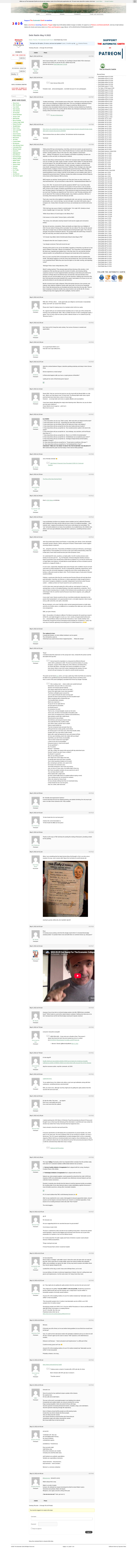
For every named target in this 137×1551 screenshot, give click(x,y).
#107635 (91, 1115)
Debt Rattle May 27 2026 (105, 243)
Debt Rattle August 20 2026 (105, 80)
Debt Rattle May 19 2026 (105, 258)
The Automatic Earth (39, 15)
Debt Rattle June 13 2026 (105, 210)
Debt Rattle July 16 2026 (105, 147)
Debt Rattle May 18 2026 (105, 260)
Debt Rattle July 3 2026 (104, 172)
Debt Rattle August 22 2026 (105, 76)
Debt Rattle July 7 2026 (104, 164)
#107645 (91, 1426)
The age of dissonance (56, 115)
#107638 (91, 1253)
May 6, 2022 (75, 1043)
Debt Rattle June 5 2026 (104, 226)
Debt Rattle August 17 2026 (105, 86)
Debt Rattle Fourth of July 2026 (106, 170)
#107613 (91, 517)
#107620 (91, 832)
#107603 (91, 342)
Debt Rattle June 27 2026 (105, 184)
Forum (77, 15)
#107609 (91, 474)
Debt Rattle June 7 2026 (104, 222)
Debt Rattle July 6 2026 (104, 166)
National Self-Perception (57, 1148)
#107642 (91, 1360)
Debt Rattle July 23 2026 (105, 134)
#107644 (91, 1385)
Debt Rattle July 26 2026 (105, 128)
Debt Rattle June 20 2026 (105, 197)
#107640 (91, 1280)
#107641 (91, 1320)
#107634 (91, 1096)
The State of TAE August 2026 (106, 88)
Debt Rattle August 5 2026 (105, 109)
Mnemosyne (46, 1478)
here (57, 676)
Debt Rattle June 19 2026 (105, 199)
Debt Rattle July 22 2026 (105, 136)
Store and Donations (94, 15)
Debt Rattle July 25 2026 (105, 130)
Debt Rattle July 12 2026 (105, 155)
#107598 (91, 124)
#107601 (91, 322)
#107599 (91, 144)
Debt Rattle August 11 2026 (105, 97)
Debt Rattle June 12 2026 (105, 212)
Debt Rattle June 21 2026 (105, 195)
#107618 (91, 793)
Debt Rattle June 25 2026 (105, 187)
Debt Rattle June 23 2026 (105, 191)
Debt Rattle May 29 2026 (105, 239)
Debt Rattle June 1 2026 (104, 233)
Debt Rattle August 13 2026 (105, 94)
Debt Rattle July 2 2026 (104, 174)
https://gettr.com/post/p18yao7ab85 (52, 1364)
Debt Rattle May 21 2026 (105, 254)
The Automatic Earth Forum (45, 40)
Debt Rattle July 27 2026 (105, 126)
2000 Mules (50, 500)
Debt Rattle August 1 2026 (105, 117)
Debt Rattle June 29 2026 (105, 180)
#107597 (91, 97)
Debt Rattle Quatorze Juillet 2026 (107, 151)
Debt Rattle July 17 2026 (105, 145)
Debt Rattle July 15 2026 (105, 149)
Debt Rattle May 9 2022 (60, 64)
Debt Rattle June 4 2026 (104, 228)
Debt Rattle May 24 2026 (105, 249)
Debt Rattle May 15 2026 (105, 266)
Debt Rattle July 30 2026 (105, 120)
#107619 (91, 812)
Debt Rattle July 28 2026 (105, 124)
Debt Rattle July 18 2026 (105, 143)
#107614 (91, 537)
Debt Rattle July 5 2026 (104, 168)
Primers (63, 15)
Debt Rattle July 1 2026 (104, 176)
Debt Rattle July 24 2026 (105, 132)
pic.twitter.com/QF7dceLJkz (71, 1040)
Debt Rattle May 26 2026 (105, 245)
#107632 (91, 1074)
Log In (89, 1532)
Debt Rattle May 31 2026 (105, 235)
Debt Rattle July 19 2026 (105, 141)
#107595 (91, 56)
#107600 (91, 297)
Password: (33, 1524)
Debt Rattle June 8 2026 (104, 220)
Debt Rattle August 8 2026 (105, 103)
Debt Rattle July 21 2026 (105, 138)
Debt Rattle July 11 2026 (104, 157)
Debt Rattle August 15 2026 (105, 90)
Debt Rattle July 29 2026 (105, 122)
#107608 (91, 454)
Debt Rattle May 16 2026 (105, 264)
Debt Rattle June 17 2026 (105, 203)
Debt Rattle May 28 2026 (105, 241)
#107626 (91, 926)
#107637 (91, 1211)
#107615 (91, 629)
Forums (35, 40)
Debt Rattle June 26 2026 (105, 185)
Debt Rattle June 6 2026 (104, 224)
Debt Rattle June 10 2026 (105, 216)
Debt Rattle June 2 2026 (104, 231)
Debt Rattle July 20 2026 (105, 140)
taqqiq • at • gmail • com (68, 1546)
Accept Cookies (109, 1)
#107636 (91, 1157)
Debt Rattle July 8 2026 (104, 163)
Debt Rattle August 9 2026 (105, 101)
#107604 (91, 361)
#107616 (91, 648)
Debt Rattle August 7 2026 (105, 105)
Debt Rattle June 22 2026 (105, 193)
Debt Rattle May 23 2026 (105, 251)
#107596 (91, 77)
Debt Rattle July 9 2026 (104, 161)
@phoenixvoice (47, 1079)
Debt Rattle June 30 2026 (105, 178)
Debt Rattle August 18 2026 (105, 84)
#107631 (91, 1053)
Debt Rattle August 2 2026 (105, 115)
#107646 (91, 1473)
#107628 (91, 1007)
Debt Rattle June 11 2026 (105, 214)
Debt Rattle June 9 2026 (104, 218)
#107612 (91, 495)
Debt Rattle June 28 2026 (105, 182)
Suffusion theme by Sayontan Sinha (117, 1546)
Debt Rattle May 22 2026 (105, 252)
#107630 (91, 1027)
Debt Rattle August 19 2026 (105, 82)
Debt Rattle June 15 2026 (105, 206)
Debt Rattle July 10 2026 (105, 159)
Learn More (99, 1)
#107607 (91, 414)
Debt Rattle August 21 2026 (105, 78)
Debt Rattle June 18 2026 (105, 201)
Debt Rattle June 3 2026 (104, 230)
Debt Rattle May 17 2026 (105, 262)
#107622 (91, 851)
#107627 (91, 946)
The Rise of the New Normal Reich (52, 479)
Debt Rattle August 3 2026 (105, 113)
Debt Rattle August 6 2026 (105, 107)
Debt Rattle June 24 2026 (105, 189)
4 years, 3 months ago (67, 43)
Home (30, 40)
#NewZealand (60, 1040)
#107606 (91, 389)
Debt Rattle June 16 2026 (105, 205)
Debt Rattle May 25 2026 (105, 247)
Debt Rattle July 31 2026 (105, 118)
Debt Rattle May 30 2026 (105, 237)
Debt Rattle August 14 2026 (105, 92)
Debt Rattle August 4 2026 (105, 111)
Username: (33, 1516)
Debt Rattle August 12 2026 (105, 95)
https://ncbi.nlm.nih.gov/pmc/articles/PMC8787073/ (56, 1314)
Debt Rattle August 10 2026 (105, 99)
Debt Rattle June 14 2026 (105, 208)
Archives (49, 15)
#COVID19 (53, 1040)
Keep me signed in (37, 1528)
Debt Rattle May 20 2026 (105, 256)
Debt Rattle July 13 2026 (105, 153)
